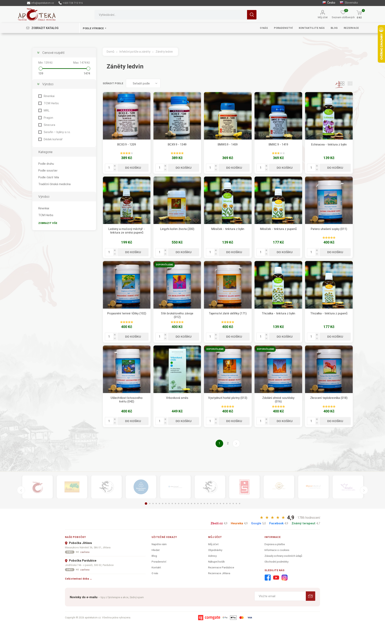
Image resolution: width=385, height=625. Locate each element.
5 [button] (159, 503)
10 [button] (175, 503)
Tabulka (342, 83)
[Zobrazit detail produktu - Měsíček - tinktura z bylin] (228, 200)
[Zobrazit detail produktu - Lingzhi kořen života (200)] (177, 200)
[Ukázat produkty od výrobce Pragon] (210, 487)
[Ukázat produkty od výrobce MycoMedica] (313, 487)
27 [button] (230, 503)
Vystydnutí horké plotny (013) (227, 398)
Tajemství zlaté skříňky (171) (228, 313)
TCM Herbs (51, 103)
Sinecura (49, 125)
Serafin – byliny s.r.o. (57, 132)
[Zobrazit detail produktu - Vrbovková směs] (177, 369)
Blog (154, 555)
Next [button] (364, 490)
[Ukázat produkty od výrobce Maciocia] (106, 487)
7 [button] (165, 503)
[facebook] (267, 578)
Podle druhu (46, 164)
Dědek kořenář (53, 139)
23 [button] (217, 503)
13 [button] (185, 503)
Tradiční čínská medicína (54, 184)
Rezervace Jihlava (219, 573)
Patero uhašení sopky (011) (329, 229)
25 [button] (223, 503)
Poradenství (159, 561)
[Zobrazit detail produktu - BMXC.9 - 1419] (278, 116)
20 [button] (207, 503)
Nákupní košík (216, 561)
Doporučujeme (164, 265)
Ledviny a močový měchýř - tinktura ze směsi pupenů (126, 230)
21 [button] (210, 503)
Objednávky (215, 550)
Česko (331, 2)
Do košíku (133, 167)
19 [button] (204, 503)
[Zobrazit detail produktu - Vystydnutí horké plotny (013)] (228, 369)
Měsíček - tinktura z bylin (227, 229)
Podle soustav (47, 170)
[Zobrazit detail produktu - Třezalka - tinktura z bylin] (278, 285)
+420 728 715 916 (72, 3)
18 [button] (201, 503)
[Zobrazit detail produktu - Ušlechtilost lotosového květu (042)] (127, 369)
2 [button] (149, 503)
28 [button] (233, 503)
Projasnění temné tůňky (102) (126, 313)
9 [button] (172, 503)
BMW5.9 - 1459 (228, 144)
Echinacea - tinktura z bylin (329, 144)
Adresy (212, 555)
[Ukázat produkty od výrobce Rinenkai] (37, 487)
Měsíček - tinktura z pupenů (278, 229)
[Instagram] (284, 578)
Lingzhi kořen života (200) (177, 229)
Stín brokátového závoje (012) (177, 315)
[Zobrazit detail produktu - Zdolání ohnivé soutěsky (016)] (278, 369)
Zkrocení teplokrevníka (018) (329, 398)
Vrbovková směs (177, 398)
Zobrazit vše (47, 223)
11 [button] (178, 503)
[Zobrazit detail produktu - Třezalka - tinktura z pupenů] (329, 285)
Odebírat (310, 596)
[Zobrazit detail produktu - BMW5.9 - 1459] (228, 116)
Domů (110, 51)
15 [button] (191, 503)
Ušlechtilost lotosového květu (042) (127, 399)
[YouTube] (276, 578)
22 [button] (214, 503)
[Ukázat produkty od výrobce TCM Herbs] (72, 487)
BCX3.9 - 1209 (126, 144)
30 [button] (239, 503)
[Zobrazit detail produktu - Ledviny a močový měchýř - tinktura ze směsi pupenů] (127, 200)
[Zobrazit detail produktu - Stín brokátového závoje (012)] (177, 285)
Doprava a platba (274, 544)
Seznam (350, 83)
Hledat (251, 14)
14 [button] (188, 503)
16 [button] (194, 503)
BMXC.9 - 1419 (278, 144)
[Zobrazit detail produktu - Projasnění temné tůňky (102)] (127, 285)
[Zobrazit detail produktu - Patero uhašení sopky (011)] (329, 200)
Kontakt (156, 567)
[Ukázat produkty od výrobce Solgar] (279, 487)
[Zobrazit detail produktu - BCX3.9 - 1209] (127, 116)
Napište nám (159, 544)
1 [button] (146, 503)
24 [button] (220, 503)
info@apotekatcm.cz (42, 3)
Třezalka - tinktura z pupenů (329, 313)
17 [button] (198, 503)
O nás (155, 573)
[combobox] (171, 14)
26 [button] (226, 503)
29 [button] (236, 503)
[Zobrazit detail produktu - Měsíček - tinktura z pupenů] (278, 200)
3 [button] (153, 503)
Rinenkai (49, 96)
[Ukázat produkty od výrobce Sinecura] (244, 487)
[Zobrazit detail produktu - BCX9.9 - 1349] (177, 116)
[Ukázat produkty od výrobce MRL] (141, 487)
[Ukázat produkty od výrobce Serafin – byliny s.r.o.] (348, 487)
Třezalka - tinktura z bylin (278, 313)
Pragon (48, 117)
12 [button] (181, 503)
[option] (37, 487)
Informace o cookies (276, 550)
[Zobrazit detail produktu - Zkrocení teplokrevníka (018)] (329, 369)
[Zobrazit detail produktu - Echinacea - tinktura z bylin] (329, 116)
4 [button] (156, 503)
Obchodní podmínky (276, 561)
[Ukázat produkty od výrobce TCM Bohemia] (175, 487)
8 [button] (169, 503)
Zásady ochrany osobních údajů (283, 555)
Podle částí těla (48, 177)
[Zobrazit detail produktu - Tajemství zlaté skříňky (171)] (228, 285)
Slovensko (351, 2)
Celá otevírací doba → (78, 578)
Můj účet (323, 17)
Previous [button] (21, 490)
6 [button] (162, 503)
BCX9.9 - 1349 (177, 144)
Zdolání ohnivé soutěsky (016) (278, 399)
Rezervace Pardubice (221, 567)
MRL (47, 110)
